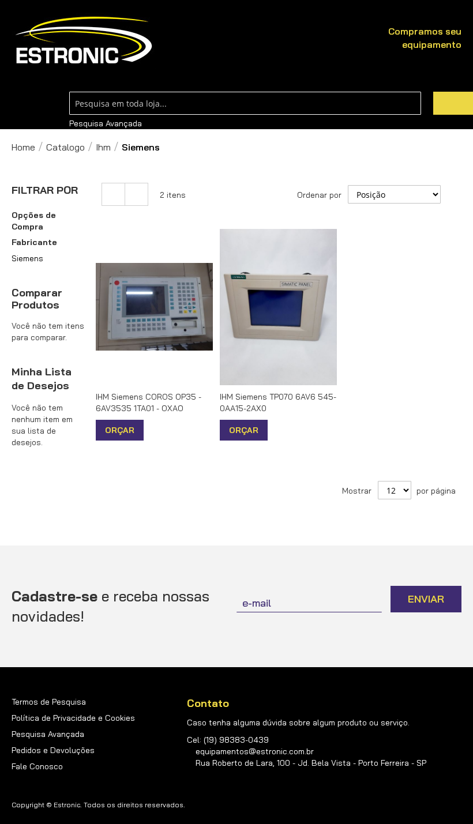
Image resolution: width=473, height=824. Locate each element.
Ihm (103, 147)
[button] (154, 430)
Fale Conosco (37, 766)
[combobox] (245, 103)
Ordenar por (319, 195)
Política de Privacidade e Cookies (73, 718)
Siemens (27, 258)
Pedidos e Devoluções (53, 750)
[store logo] (84, 41)
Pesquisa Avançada (105, 123)
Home (23, 147)
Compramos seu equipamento (424, 37)
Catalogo (65, 147)
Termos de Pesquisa (49, 702)
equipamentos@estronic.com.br (255, 751)
